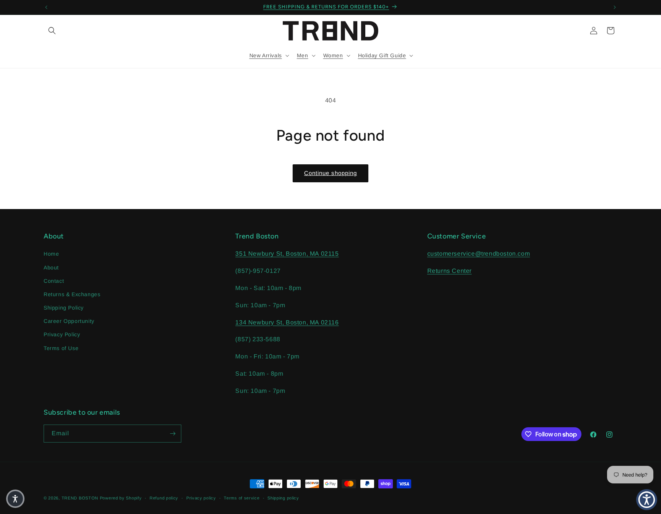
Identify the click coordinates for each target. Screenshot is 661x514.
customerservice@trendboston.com (478, 253)
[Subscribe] (172, 434)
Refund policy (164, 498)
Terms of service (241, 498)
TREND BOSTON (80, 498)
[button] (52, 30)
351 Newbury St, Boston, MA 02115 (287, 253)
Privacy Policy (62, 334)
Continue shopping (330, 173)
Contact (54, 281)
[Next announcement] (614, 7)
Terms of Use (61, 348)
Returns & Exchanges (72, 294)
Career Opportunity (69, 321)
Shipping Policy (64, 308)
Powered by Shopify (121, 498)
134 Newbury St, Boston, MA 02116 (287, 322)
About (51, 267)
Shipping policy (283, 498)
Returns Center (449, 271)
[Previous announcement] (46, 7)
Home (51, 254)
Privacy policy (201, 498)
